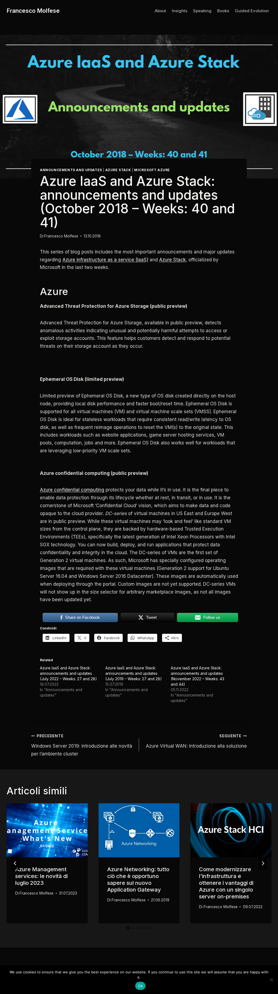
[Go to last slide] (15, 863)
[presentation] (47, 830)
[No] (271, 979)
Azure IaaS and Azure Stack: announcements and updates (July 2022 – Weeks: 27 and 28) (68, 673)
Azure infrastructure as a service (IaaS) (105, 259)
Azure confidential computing (72, 490)
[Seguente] (262, 863)
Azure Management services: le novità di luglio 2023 (41, 876)
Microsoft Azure (152, 170)
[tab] (128, 928)
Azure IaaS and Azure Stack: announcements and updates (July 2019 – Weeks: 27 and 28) (133, 673)
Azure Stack (118, 170)
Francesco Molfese (61, 236)
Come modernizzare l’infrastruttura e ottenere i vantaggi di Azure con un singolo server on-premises (226, 883)
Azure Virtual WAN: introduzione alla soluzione (196, 741)
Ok (140, 986)
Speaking (202, 10)
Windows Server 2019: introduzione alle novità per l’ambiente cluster (81, 745)
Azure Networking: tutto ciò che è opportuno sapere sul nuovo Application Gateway (138, 879)
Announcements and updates (71, 170)
